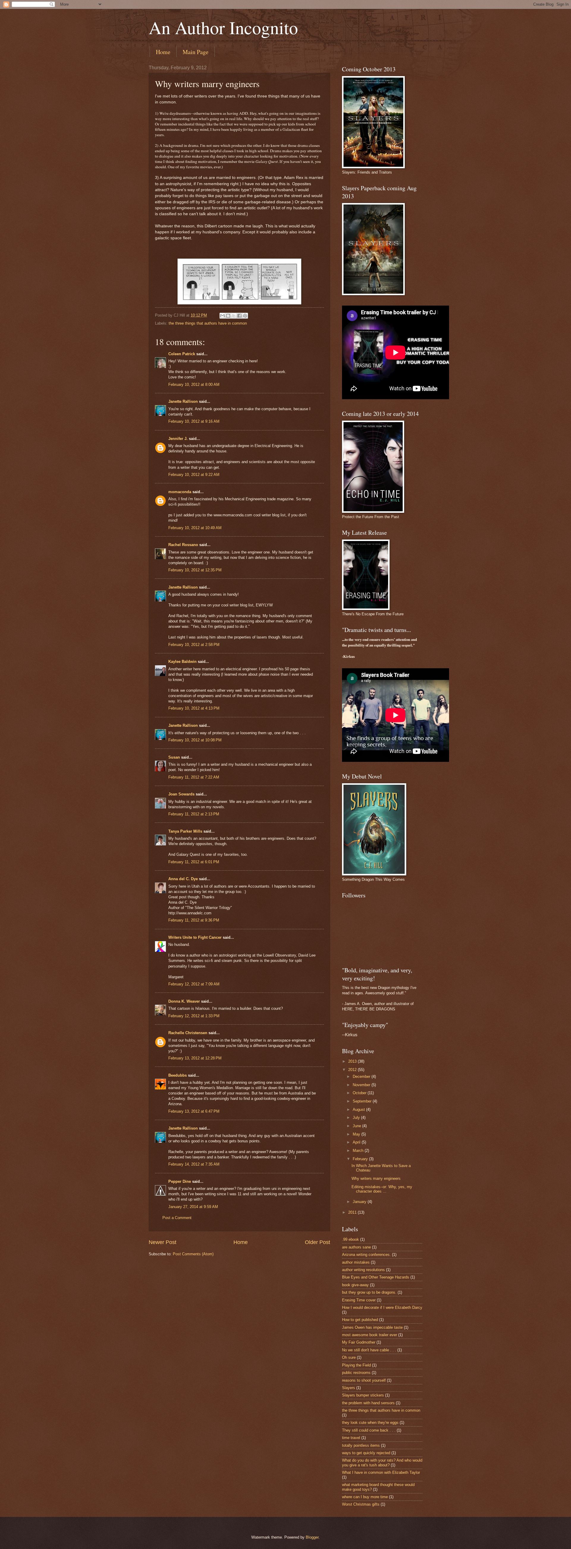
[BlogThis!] (228, 316)
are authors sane (356, 1247)
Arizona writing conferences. (366, 1254)
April (357, 1142)
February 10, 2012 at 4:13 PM (193, 708)
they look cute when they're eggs (370, 1422)
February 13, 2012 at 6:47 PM (193, 1111)
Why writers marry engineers (376, 1178)
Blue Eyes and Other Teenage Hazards (375, 1277)
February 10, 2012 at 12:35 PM (195, 570)
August (359, 1109)
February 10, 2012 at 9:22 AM (193, 474)
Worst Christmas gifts (360, 1504)
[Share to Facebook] (239, 316)
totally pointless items (361, 1445)
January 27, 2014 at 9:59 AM (193, 1206)
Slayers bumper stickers (363, 1395)
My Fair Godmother (358, 1342)
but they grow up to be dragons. (369, 1292)
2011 (353, 1212)
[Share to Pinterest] (245, 316)
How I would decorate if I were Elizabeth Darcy (382, 1307)
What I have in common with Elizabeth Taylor (381, 1472)
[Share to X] (234, 316)
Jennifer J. (178, 438)
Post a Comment (177, 1217)
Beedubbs (177, 1075)
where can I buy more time (365, 1497)
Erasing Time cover (359, 1300)
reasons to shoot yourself (364, 1380)
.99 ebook (350, 1239)
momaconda (179, 492)
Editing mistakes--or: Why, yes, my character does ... (382, 1189)
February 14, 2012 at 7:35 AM (193, 1164)
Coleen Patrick (181, 354)
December (362, 1076)
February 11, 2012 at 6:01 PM (193, 862)
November (362, 1085)
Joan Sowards (181, 794)
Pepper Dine (179, 1181)
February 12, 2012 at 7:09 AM (193, 984)
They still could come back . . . (369, 1430)
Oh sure (349, 1357)
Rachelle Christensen (187, 1033)
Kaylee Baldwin (182, 661)
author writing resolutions (363, 1269)
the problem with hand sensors (368, 1403)
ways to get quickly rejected (366, 1453)
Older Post (317, 1242)
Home (163, 52)
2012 (353, 1069)
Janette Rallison (183, 401)
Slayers (348, 1388)
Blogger (312, 1537)
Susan (174, 757)
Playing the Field (356, 1365)
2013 (353, 1061)
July (357, 1117)
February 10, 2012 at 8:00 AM (193, 384)
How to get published (360, 1319)
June (357, 1126)
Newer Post (162, 1242)
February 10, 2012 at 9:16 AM (193, 421)
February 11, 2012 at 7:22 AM (193, 777)
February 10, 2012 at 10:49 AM (195, 528)
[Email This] (222, 316)
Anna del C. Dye (183, 879)
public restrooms (356, 1372)
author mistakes (356, 1262)
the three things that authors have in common (208, 323)
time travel (351, 1437)
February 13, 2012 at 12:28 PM (195, 1058)
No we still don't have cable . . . (369, 1350)
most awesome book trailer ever (369, 1335)
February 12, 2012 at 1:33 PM (193, 1016)
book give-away (355, 1285)
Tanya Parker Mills (185, 831)
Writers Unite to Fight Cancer (195, 937)
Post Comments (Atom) (193, 1254)
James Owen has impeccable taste (372, 1327)
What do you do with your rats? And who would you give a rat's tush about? (382, 1462)
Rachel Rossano (183, 544)
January (360, 1201)
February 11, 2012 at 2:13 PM (193, 814)
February (361, 1159)
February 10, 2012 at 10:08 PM (195, 740)
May (357, 1134)
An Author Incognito (223, 27)
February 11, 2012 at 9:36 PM (193, 920)
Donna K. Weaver (184, 1001)
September (363, 1101)
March (359, 1150)
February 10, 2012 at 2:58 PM (193, 644)
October (360, 1093)
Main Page (195, 52)
